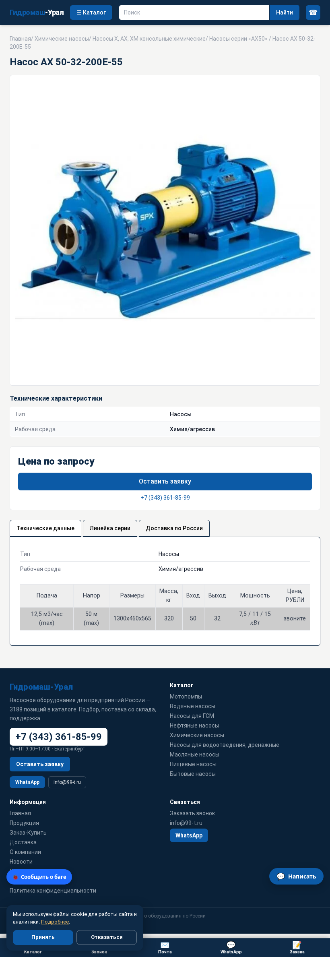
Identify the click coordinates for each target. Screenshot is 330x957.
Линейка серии (110, 528)
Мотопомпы (186, 696)
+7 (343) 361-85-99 (165, 497)
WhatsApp (27, 782)
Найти (284, 12)
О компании (25, 852)
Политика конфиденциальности (53, 890)
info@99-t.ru (67, 782)
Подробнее (55, 922)
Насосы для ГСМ (192, 716)
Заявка (297, 947)
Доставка (23, 842)
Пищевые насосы (193, 764)
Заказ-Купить (28, 832)
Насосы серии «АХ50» (238, 38)
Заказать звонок (192, 813)
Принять (43, 937)
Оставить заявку (165, 481)
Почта (165, 947)
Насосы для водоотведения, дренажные (224, 745)
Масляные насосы (194, 754)
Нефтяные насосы (194, 725)
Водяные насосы (192, 706)
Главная (20, 38)
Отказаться (107, 937)
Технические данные (45, 528)
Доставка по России (174, 528)
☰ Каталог (91, 12)
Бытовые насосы (193, 774)
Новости (21, 861)
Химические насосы (62, 38)
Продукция (24, 823)
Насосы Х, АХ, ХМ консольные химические (149, 38)
